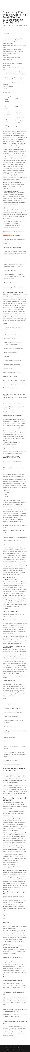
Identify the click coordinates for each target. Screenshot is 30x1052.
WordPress (20, 1049)
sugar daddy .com (8, 235)
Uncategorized (23, 25)
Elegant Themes (18, 1048)
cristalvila (7, 25)
